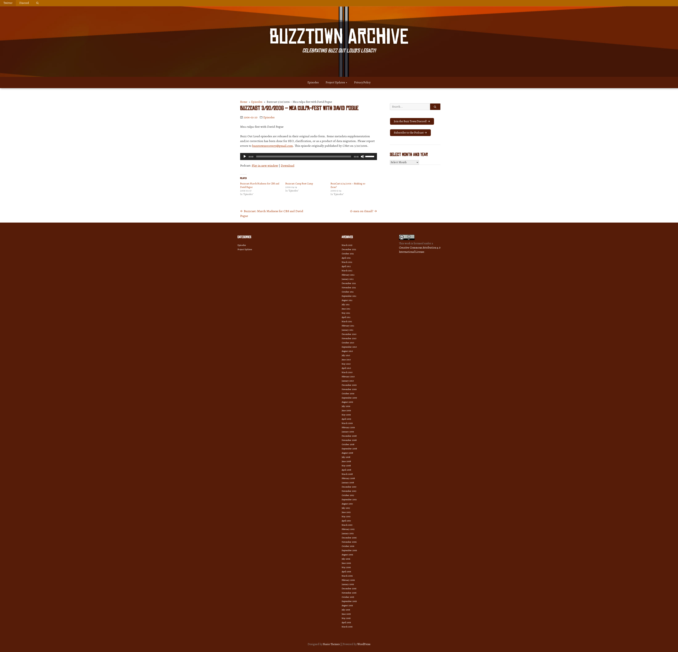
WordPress (363, 644)
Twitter (8, 3)
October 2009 (348, 393)
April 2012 (346, 266)
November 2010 (349, 338)
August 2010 (347, 351)
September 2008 (349, 448)
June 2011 (346, 308)
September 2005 (349, 601)
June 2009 (346, 410)
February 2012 (348, 274)
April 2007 (346, 520)
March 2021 (347, 262)
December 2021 (349, 249)
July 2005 (346, 609)
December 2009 (349, 385)
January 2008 (348, 482)
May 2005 (346, 618)
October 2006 (348, 546)
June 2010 (346, 359)
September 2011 (349, 295)
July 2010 (346, 355)
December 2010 (349, 334)
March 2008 (347, 474)
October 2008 (348, 444)
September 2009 (349, 397)
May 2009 (346, 414)
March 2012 (347, 270)
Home (243, 102)
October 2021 (348, 253)
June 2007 (346, 512)
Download (287, 165)
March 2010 (347, 372)
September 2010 (349, 346)
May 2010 (346, 363)
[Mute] (362, 156)
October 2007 (348, 495)
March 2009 (347, 423)
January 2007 (348, 533)
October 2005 (348, 596)
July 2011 (346, 304)
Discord (24, 3)
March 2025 (347, 245)
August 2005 (347, 605)
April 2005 (346, 622)
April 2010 (346, 368)
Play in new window (265, 165)
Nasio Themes (331, 644)
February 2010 (348, 376)
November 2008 (349, 440)
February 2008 (348, 478)
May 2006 (346, 567)
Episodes (313, 82)
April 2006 (346, 571)
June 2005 (346, 613)
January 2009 (348, 431)
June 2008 (346, 461)
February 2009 (348, 427)
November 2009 (349, 389)
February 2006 (348, 580)
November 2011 (349, 287)
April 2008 (346, 469)
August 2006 (347, 554)
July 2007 (346, 507)
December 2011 (349, 283)
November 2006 (349, 541)
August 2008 (347, 452)
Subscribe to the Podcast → (410, 133)
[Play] (244, 156)
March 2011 (347, 321)
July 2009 (346, 406)
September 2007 (349, 499)
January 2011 (347, 329)
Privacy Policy (362, 82)
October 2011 (348, 291)
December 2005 (349, 588)
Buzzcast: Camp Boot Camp (299, 183)
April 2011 (346, 317)
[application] (308, 156)
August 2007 (347, 503)
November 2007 (349, 490)
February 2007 (348, 529)
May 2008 (346, 465)
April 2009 (346, 418)
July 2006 (346, 558)
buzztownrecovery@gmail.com (272, 146)
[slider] (370, 156)
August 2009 (347, 401)
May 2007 (346, 516)
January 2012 (347, 279)
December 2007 (349, 486)
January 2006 (348, 584)
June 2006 (346, 563)
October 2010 (348, 342)
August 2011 (347, 300)
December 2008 (349, 435)
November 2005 (349, 592)
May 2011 (346, 312)
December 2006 (349, 537)
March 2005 (347, 626)
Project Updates (335, 82)
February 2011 (348, 325)
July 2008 (346, 457)
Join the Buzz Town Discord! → (412, 121)
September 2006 (349, 550)
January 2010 (348, 380)
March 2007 (347, 524)
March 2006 (347, 575)
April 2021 (346, 257)
